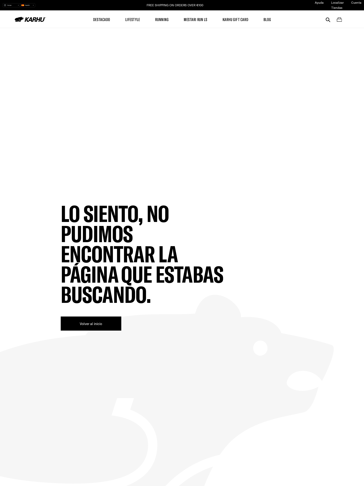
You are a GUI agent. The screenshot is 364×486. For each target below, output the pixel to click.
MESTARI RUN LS (195, 19)
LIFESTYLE (132, 19)
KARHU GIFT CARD (235, 19)
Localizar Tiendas (337, 5)
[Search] (328, 19)
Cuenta (356, 2)
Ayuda (319, 2)
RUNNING (161, 19)
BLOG (267, 19)
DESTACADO (101, 19)
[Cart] (339, 19)
